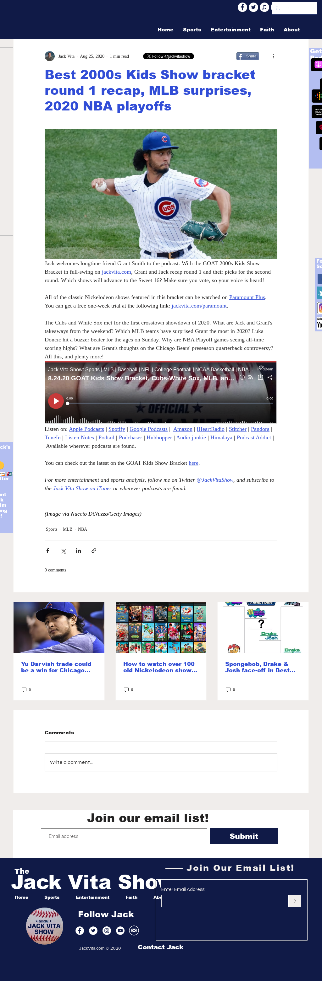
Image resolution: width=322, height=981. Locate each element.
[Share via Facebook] (48, 551)
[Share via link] (94, 551)
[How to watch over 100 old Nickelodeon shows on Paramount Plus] (161, 627)
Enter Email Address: (183, 889)
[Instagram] (297, 7)
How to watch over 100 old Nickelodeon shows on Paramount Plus (159, 667)
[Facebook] (242, 7)
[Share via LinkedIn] (78, 551)
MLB (67, 529)
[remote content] (161, 393)
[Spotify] (275, 7)
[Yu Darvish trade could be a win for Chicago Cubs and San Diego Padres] (59, 627)
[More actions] (273, 56)
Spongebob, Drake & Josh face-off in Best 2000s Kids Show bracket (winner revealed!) (257, 667)
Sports (51, 529)
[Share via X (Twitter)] (63, 551)
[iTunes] (264, 7)
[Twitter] (253, 7)
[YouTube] (286, 7)
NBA (82, 529)
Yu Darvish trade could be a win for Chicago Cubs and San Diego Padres (56, 667)
